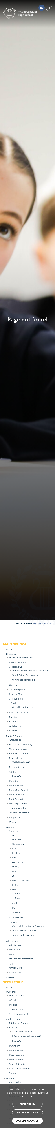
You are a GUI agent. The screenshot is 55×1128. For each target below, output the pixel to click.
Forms (12, 954)
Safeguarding (16, 698)
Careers (13, 922)
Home (9, 649)
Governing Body (17, 689)
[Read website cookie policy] (27, 1104)
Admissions (12, 941)
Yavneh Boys (15, 967)
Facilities (13, 721)
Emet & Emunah (17, 662)
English (16, 853)
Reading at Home (18, 803)
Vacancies (14, 730)
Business (16, 839)
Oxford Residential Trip (23, 679)
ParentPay (14, 780)
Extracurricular (16, 767)
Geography (17, 862)
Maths (15, 885)
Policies (13, 717)
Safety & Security (17, 808)
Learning (10, 827)
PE (13, 907)
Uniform (13, 821)
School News (15, 666)
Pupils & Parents (14, 736)
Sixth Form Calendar (19, 1068)
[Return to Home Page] (20, 13)
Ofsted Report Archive (23, 707)
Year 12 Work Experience (24, 935)
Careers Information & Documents (29, 926)
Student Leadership (19, 812)
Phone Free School (18, 790)
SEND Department (18, 712)
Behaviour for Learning (20, 744)
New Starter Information (21, 958)
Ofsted (12, 703)
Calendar (13, 685)
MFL (14, 889)
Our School (11, 654)
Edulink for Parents (18, 753)
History (15, 866)
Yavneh (9, 964)
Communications (18, 748)
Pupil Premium (17, 794)
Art (13, 834)
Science (16, 912)
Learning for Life (20, 880)
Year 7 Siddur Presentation (25, 675)
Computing (18, 844)
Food (14, 857)
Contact (10, 977)
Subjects (13, 831)
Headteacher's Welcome (21, 657)
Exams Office (15, 758)
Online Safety (16, 776)
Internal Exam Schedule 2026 (27, 1035)
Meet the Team (16, 694)
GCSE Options (16, 917)
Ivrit (14, 871)
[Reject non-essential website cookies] (27, 1112)
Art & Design (15, 1082)
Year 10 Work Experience (24, 930)
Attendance (15, 739)
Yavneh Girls (15, 972)
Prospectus (14, 949)
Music (15, 903)
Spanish (19, 898)
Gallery (12, 771)
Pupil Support (16, 799)
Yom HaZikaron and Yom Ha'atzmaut (30, 670)
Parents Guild (16, 785)
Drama (15, 848)
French (18, 893)
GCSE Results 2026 (21, 761)
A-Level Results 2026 (22, 1031)
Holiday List (15, 726)
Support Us (14, 817)
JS (13, 875)
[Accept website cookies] (27, 1121)
